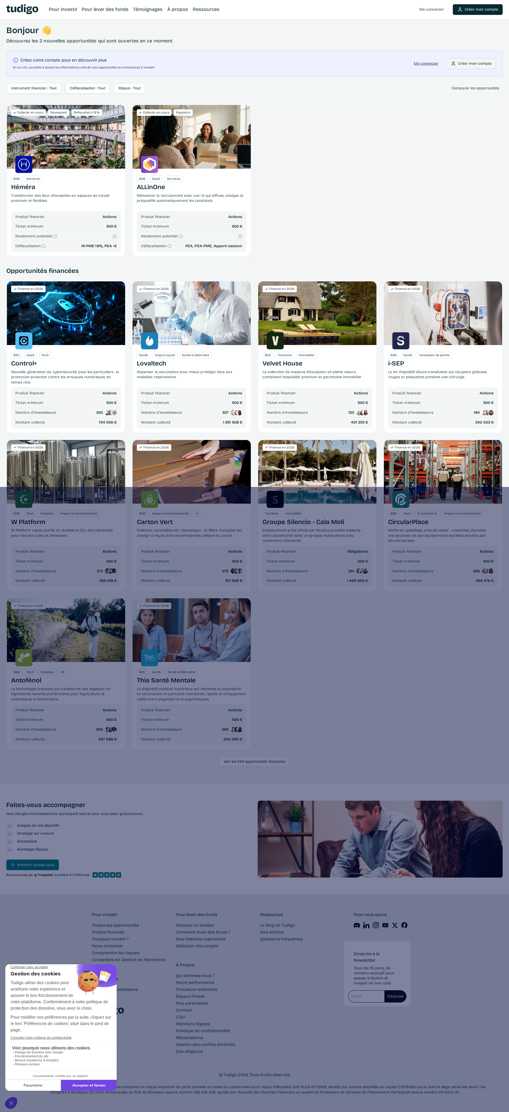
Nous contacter (107, 945)
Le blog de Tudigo (277, 925)
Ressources (206, 9)
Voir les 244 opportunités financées (254, 761)
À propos (177, 9)
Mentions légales (193, 1023)
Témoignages (148, 9)
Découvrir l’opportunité (66, 136)
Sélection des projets (197, 945)
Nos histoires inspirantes (201, 938)
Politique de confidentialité (203, 1030)
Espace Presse (190, 996)
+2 (115, 246)
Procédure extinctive (196, 989)
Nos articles (272, 932)
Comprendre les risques (115, 952)
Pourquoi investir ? (110, 938)
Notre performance (195, 982)
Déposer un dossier (195, 925)
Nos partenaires (192, 1003)
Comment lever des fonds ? (203, 932)
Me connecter (431, 9)
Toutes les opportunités (115, 925)
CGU (180, 1016)
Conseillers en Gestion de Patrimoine (128, 959)
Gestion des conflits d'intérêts (205, 1044)
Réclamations (189, 1037)
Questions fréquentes (281, 938)
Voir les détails (65, 313)
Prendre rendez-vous (35, 865)
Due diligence (189, 1051)
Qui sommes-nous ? (195, 975)
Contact (184, 1010)
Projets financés (108, 932)
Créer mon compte (481, 9)
